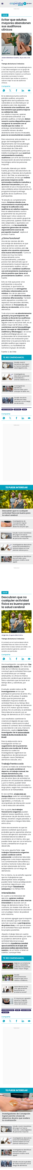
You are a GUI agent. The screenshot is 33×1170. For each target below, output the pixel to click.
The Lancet (5, 1012)
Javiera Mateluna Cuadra (10, 58)
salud (24, 409)
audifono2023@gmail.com (12, 334)
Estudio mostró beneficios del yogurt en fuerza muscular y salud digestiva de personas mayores (21, 365)
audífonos (17, 409)
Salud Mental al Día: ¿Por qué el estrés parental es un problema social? (21, 989)
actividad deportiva (7, 1010)
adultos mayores (7, 409)
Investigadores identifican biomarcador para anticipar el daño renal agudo (22, 388)
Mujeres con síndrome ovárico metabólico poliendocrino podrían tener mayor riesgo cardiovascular (22, 966)
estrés (18, 1010)
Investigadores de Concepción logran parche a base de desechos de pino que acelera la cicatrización (21, 524)
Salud (5, 15)
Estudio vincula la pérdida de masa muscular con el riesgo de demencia (22, 400)
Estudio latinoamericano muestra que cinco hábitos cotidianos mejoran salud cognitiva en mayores (22, 977)
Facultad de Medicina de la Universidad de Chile (14, 147)
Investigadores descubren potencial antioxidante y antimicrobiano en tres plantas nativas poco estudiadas (22, 377)
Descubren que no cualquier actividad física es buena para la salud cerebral (16, 513)
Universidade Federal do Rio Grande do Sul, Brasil (15, 734)
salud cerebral (26, 1010)
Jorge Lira (4, 635)
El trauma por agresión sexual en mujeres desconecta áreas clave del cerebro (22, 1001)
